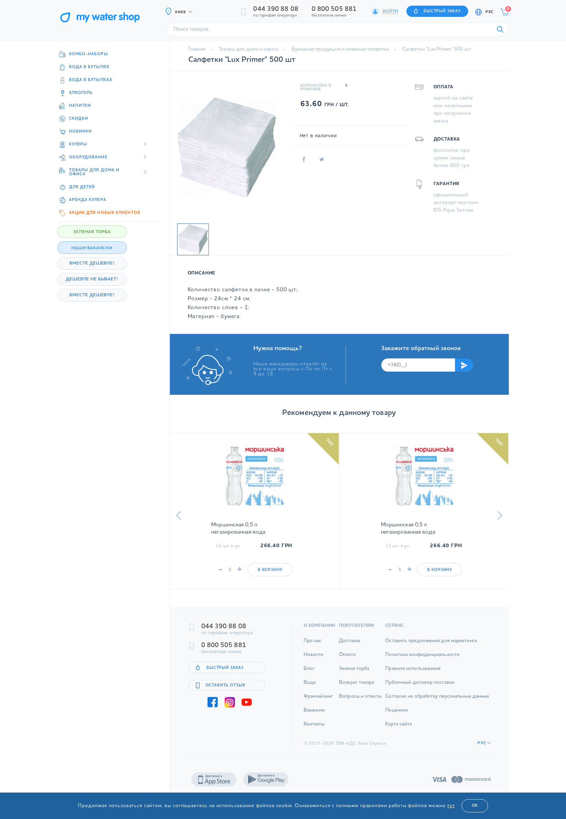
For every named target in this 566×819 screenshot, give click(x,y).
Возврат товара (356, 682)
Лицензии (396, 710)
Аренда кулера (87, 200)
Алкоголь (81, 93)
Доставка (349, 640)
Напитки (80, 106)
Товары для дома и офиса (248, 49)
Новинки (80, 132)
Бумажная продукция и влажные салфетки (340, 49)
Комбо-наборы (88, 54)
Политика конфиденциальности (422, 654)
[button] (178, 515)
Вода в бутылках (91, 80)
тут (451, 805)
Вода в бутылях (89, 67)
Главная (197, 49)
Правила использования (412, 668)
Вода (310, 682)
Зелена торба (354, 668)
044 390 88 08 (275, 9)
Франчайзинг (318, 696)
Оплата (347, 654)
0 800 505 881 (334, 9)
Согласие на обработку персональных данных (437, 696)
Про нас (313, 640)
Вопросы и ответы (360, 696)
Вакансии (314, 710)
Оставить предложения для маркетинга (431, 640)
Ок (475, 806)
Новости (314, 654)
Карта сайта (398, 724)
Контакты (314, 724)
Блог (309, 668)
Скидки (79, 119)
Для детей (82, 187)
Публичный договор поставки (420, 682)
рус (489, 12)
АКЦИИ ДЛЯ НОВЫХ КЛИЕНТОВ (104, 213)
